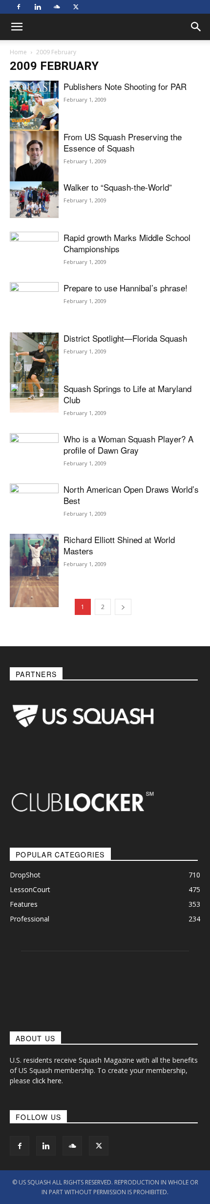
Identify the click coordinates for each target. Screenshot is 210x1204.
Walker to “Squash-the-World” (117, 187)
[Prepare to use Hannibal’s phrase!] (34, 319)
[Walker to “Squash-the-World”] (34, 199)
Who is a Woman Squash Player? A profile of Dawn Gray (128, 444)
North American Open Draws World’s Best (131, 494)
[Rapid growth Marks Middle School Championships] (34, 246)
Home (18, 52)
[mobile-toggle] (16, 27)
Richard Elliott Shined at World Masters (119, 545)
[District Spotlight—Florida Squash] (34, 372)
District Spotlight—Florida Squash (125, 338)
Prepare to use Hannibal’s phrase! (125, 288)
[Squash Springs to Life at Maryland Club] (34, 405)
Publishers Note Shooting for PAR (125, 86)
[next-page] (123, 607)
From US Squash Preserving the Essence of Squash (122, 142)
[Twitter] (75, 7)
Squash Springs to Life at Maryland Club (127, 394)
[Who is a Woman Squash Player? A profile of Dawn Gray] (34, 451)
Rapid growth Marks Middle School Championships (126, 243)
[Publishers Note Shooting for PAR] (34, 113)
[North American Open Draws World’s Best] (34, 516)
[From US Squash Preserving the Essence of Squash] (34, 163)
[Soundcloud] (56, 7)
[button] (196, 27)
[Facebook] (18, 7)
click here (47, 1080)
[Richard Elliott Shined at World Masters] (34, 570)
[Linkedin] (37, 7)
